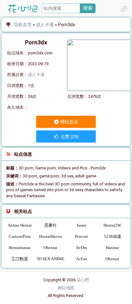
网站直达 (68, 121)
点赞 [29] (68, 136)
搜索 (88, 8)
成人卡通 (45, 24)
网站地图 (66, 287)
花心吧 (83, 279)
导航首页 (23, 24)
